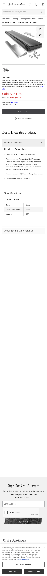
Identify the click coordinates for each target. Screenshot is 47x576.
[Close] (44, 547)
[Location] (30, 4)
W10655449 (12, 105)
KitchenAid (14, 102)
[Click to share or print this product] (40, 29)
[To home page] (16, 4)
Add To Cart (23, 112)
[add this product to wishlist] (40, 35)
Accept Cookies (34, 571)
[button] (4, 4)
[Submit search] (41, 12)
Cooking (15, 19)
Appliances (6, 19)
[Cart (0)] (43, 4)
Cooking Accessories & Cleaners (31, 19)
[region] (23, 560)
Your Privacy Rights (23, 564)
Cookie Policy (23, 559)
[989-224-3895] (36, 4)
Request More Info (25, 118)
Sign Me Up (23, 521)
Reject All (12, 571)
